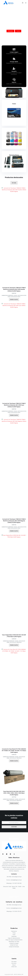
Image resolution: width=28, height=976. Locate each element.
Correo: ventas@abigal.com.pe (14, 880)
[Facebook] (3, 854)
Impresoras (14, 91)
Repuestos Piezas (14, 155)
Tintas (14, 132)
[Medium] (14, 854)
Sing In (14, 965)
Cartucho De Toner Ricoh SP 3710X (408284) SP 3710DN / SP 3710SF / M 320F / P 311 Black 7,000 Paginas (14, 750)
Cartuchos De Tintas (15, 296)
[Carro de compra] (22, 2)
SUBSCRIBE (14, 826)
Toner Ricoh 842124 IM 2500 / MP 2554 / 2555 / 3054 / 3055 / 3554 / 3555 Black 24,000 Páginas (14, 793)
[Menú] (25, 2)
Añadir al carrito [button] (14, 299)
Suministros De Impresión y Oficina (9, 295)
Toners (14, 104)
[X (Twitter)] (6, 854)
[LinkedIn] (10, 854)
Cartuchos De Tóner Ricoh (15, 642)
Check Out (14, 966)
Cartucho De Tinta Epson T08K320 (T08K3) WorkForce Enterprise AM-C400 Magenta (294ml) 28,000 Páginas (14, 520)
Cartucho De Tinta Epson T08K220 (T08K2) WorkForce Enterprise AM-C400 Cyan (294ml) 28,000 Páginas (14, 405)
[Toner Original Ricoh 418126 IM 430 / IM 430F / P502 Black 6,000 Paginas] (14, 583)
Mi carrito (14, 963)
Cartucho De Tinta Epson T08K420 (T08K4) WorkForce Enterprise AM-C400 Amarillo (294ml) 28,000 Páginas (14, 289)
